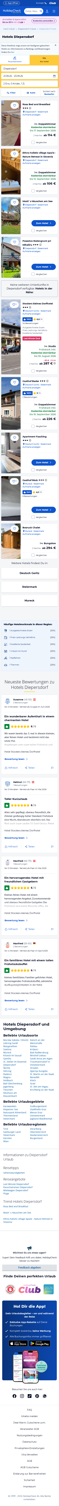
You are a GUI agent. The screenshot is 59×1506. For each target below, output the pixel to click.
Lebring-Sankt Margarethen (10, 1045)
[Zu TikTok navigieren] (29, 1396)
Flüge (6, 1193)
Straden (34, 1067)
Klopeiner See (10, 1109)
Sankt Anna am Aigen (41, 1058)
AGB (29, 1461)
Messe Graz (36, 1112)
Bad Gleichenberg (12, 1083)
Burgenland (36, 1138)
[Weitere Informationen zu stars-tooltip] (29, 108)
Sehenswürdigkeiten (14, 1172)
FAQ (29, 1409)
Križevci (34, 1049)
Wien (6, 1141)
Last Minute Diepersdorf (16, 1184)
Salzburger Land (12, 1131)
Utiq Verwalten (29, 1454)
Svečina (7, 1049)
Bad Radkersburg (39, 1052)
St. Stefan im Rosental (14, 1061)
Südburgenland (38, 1106)
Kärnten (7, 1138)
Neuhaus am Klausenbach (10, 1094)
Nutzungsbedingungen (29, 1435)
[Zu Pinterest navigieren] (37, 1396)
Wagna (7, 1077)
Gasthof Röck (30, 480)
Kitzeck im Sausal (12, 1055)
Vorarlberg (35, 1128)
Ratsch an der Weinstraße (37, 1042)
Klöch (33, 1080)
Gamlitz (7, 1058)
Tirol (5, 1128)
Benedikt (34, 1077)
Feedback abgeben (29, 1267)
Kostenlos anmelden (43, 21)
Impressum (29, 1486)
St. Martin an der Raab (42, 1074)
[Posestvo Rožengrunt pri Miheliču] (11, 257)
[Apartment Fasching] (11, 453)
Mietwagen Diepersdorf (15, 1190)
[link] (47, 11)
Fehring (7, 1071)
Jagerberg (8, 1086)
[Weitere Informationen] (54, 363)
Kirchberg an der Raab (42, 1089)
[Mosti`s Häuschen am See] (11, 215)
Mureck (29, 600)
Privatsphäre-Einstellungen (30, 1448)
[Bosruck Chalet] (11, 541)
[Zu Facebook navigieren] (14, 1396)
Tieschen (8, 1089)
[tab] (15, 59)
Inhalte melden (29, 1416)
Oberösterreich (38, 1131)
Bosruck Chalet (31, 527)
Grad (32, 1083)
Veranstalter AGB (29, 1429)
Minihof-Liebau (38, 1055)
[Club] (21, 22)
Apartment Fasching (34, 436)
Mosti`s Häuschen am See (37, 201)
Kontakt (40, 3)
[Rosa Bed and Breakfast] (11, 123)
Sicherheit (29, 1480)
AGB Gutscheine (29, 1467)
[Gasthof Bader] (11, 403)
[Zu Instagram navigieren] (22, 1396)
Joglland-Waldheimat (41, 1118)
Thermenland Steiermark (10, 1117)
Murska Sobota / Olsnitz (15, 1040)
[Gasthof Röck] (11, 498)
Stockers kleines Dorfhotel (37, 303)
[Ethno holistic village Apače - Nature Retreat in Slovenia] (11, 171)
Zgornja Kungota (39, 1071)
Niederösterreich (39, 1135)
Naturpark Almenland (14, 1112)
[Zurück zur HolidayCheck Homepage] (12, 11)
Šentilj (6, 1067)
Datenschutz (29, 1441)
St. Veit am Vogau (39, 1086)
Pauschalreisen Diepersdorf (18, 1187)
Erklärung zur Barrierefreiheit (29, 1473)
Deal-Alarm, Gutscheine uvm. (29, 1422)
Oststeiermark (37, 1115)
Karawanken (9, 1106)
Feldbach (8, 1080)
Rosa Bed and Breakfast (36, 104)
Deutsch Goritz (29, 573)
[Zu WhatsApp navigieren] (44, 1396)
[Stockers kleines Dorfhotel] (11, 337)
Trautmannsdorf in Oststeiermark (40, 1063)
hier (12, 52)
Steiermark (29, 586)
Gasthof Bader (30, 381)
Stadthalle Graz (38, 1109)
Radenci (7, 1074)
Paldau (33, 1046)
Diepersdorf (9, 1064)
